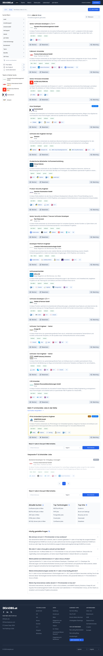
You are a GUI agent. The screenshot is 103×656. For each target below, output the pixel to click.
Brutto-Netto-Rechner (76, 617)
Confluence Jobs (58, 521)
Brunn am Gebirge (83, 512)
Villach (55, 626)
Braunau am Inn (83, 515)
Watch (29, 2)
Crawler (88, 627)
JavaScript (39, 611)
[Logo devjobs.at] (8, 2)
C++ (29, 15)
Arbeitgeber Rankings (76, 620)
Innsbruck (56, 614)
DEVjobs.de (6, 619)
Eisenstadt (81, 518)
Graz (39, 15)
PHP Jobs (56, 512)
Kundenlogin (73, 636)
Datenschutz (90, 620)
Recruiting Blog (74, 633)
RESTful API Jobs (58, 508)
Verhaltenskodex (91, 624)
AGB (87, 617)
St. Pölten (56, 629)
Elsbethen (81, 521)
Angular (38, 630)
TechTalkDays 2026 (8, 628)
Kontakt (88, 630)
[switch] (23, 65)
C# (37, 614)
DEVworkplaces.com (9, 622)
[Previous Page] (59, 483)
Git (37, 617)
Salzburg (55, 611)
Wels (54, 617)
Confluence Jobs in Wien (36, 508)
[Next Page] (68, 483)
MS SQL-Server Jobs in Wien (37, 521)
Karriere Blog (74, 611)
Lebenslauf (46, 2)
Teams (23, 2)
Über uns (89, 611)
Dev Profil (72, 614)
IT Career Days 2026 (9, 625)
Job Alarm (55, 2)
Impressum (89, 614)
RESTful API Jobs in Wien (36, 512)
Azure (38, 620)
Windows (39, 633)
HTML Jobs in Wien (34, 518)
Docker (38, 624)
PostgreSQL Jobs (58, 515)
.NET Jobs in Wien (34, 515)
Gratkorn (81, 508)
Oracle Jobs (56, 518)
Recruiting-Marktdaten (76, 630)
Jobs (17, 2)
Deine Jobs (37, 2)
